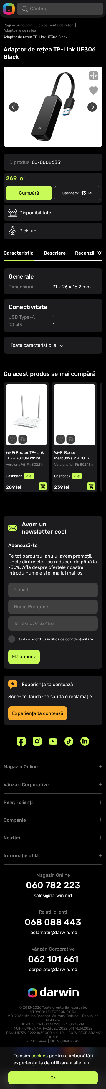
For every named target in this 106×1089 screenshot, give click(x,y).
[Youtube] (53, 741)
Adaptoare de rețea (20, 30)
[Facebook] (21, 741)
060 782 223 (53, 885)
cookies (39, 1056)
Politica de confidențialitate (70, 639)
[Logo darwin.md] (9, 8)
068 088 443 (53, 922)
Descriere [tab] (55, 253)
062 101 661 (53, 959)
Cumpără (29, 193)
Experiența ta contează (37, 713)
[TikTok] (68, 741)
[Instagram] (37, 741)
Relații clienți (18, 802)
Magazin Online (21, 766)
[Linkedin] (84, 741)
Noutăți (12, 838)
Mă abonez (24, 656)
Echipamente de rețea (55, 25)
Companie (15, 820)
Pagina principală (18, 25)
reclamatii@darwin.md (53, 932)
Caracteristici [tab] (19, 253)
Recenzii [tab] (88, 253)
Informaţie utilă (21, 855)
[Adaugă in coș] (43, 486)
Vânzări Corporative (26, 784)
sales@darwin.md (53, 895)
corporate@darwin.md (53, 969)
